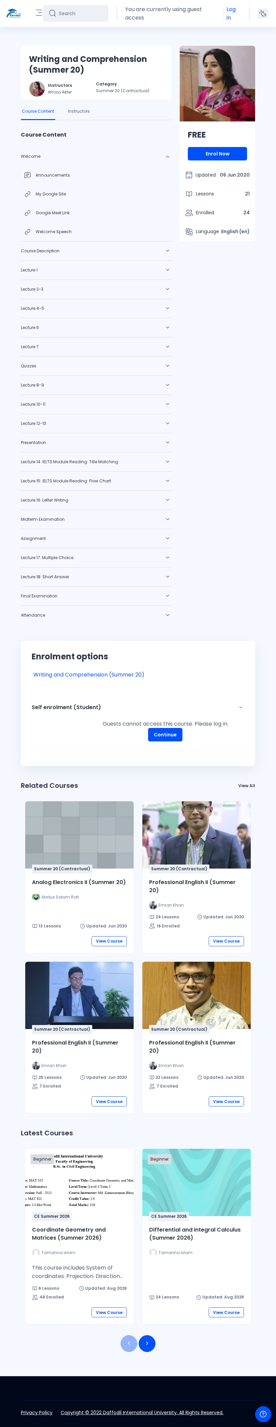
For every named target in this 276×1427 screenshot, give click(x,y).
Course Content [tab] (38, 111)
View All (246, 786)
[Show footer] (263, 1414)
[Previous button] (128, 1343)
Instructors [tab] (79, 111)
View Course (109, 941)
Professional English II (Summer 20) (192, 886)
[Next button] (147, 1343)
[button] (240, 707)
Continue (165, 734)
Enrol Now (218, 153)
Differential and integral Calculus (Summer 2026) (195, 1234)
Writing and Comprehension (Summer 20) (88, 675)
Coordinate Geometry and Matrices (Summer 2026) (69, 1234)
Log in (231, 13)
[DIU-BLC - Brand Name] (13, 13)
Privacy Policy (37, 1412)
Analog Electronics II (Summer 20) (79, 882)
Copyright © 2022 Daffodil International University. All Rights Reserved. (142, 1412)
